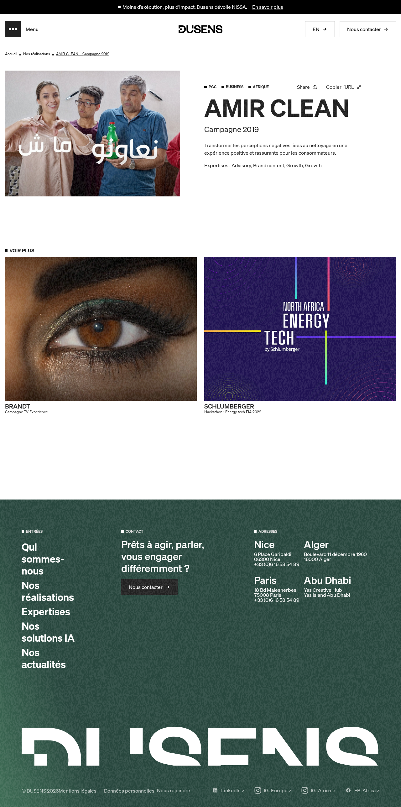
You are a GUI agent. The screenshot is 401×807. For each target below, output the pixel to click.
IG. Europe (276, 790)
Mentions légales (77, 790)
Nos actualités (44, 658)
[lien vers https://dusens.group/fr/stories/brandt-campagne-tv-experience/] (101, 335)
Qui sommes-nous (43, 559)
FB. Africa (365, 790)
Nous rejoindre (173, 790)
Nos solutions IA (48, 632)
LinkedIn (231, 790)
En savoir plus (267, 6)
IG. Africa (321, 790)
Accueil (11, 53)
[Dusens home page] (200, 29)
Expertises (46, 611)
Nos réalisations (36, 53)
